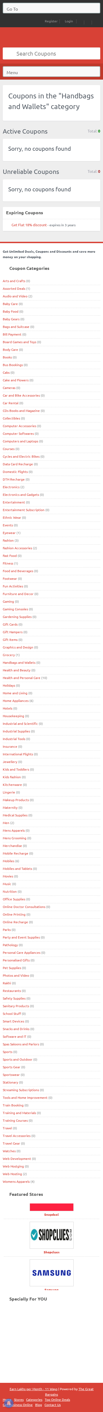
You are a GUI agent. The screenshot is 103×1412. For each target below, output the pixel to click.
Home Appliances (16, 700)
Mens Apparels (14, 830)
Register (51, 21)
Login (68, 21)
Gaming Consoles (15, 609)
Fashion (8, 540)
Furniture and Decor (18, 594)
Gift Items (10, 639)
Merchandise (12, 845)
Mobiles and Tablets (17, 868)
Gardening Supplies (17, 616)
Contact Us (52, 1404)
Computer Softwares (18, 433)
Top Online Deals (57, 1399)
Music (7, 884)
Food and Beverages (18, 571)
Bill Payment (12, 334)
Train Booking (13, 1105)
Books (7, 357)
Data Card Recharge (18, 464)
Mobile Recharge (15, 853)
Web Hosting (12, 1174)
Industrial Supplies (16, 731)
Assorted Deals (14, 288)
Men (6, 822)
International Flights (18, 754)
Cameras (9, 387)
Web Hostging (13, 1166)
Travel (7, 1128)
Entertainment (14, 502)
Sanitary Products (16, 1006)
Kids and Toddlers (16, 769)
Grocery (9, 655)
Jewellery (10, 761)
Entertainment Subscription (23, 510)
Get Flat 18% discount (29, 224)
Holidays (9, 685)
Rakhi (7, 983)
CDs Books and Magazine (21, 410)
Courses (9, 448)
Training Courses (15, 1120)
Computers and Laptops (20, 441)
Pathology (10, 945)
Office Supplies (14, 899)
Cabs (6, 372)
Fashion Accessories (17, 548)
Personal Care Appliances (21, 952)
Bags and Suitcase (16, 326)
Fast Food (10, 555)
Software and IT (14, 1036)
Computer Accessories (19, 426)
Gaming (8, 601)
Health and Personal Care (21, 677)
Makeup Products (16, 800)
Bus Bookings (13, 365)
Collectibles (11, 418)
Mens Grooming (14, 838)
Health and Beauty (16, 670)
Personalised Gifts (16, 960)
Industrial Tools (14, 739)
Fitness (8, 563)
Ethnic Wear (12, 517)
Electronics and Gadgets (21, 494)
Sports (7, 1051)
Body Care (10, 349)
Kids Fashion (12, 777)
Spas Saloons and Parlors (21, 1044)
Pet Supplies (12, 968)
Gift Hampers (13, 632)
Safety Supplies (14, 998)
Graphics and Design (18, 647)
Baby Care (10, 303)
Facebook (88, 21)
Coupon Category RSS (93, 92)
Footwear (10, 578)
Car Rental (10, 403)
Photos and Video (16, 975)
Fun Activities (13, 586)
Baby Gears (11, 319)
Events (8, 525)
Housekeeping (13, 716)
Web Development (17, 1158)
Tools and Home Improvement (25, 1097)
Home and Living (15, 693)
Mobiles (8, 861)
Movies (8, 876)
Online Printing (14, 914)
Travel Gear (11, 1143)
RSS (80, 21)
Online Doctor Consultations (24, 906)
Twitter (96, 21)
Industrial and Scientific (20, 723)
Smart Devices (13, 1021)
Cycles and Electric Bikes (21, 456)
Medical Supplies (15, 815)
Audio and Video (15, 296)
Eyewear (9, 532)
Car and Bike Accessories (21, 395)
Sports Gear (11, 1067)
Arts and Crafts (14, 281)
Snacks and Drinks (16, 1029)
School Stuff (12, 1013)
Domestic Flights (15, 471)
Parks (7, 929)
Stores (19, 1399)
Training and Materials (19, 1113)
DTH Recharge (14, 479)
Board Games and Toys (19, 342)
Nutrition (10, 891)
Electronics (11, 487)
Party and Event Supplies (21, 937)
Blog (38, 1404)
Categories (34, 1399)
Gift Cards (10, 624)
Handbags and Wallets (19, 662)
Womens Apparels (16, 1181)
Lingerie (9, 792)
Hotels (7, 708)
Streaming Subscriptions (21, 1090)
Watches (9, 1151)
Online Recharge (15, 922)
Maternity (10, 807)
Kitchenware (12, 784)
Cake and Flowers (16, 380)
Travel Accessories (16, 1135)
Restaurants (12, 990)
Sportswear (11, 1074)
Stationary (10, 1082)
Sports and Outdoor (17, 1059)
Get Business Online (18, 1404)
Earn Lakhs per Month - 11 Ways (33, 1389)
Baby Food (10, 311)
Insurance (10, 746)
